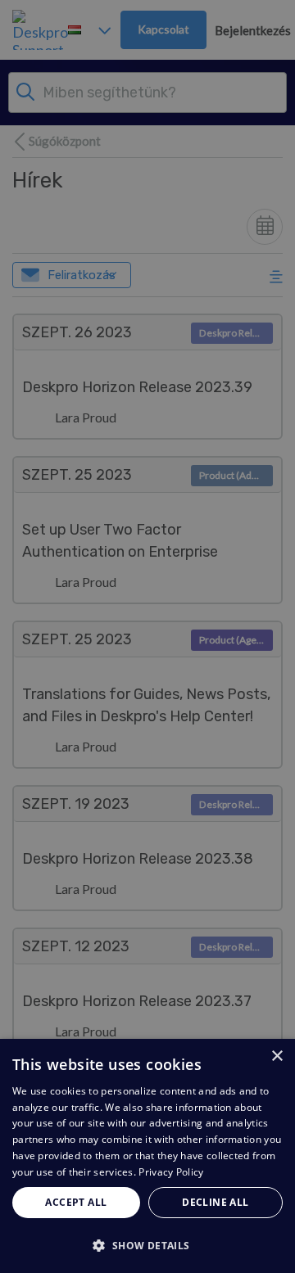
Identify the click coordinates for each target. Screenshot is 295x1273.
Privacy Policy (170, 1172)
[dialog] (147, 1156)
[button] (147, 1244)
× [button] (276, 1056)
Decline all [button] (215, 1202)
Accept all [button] (76, 1202)
